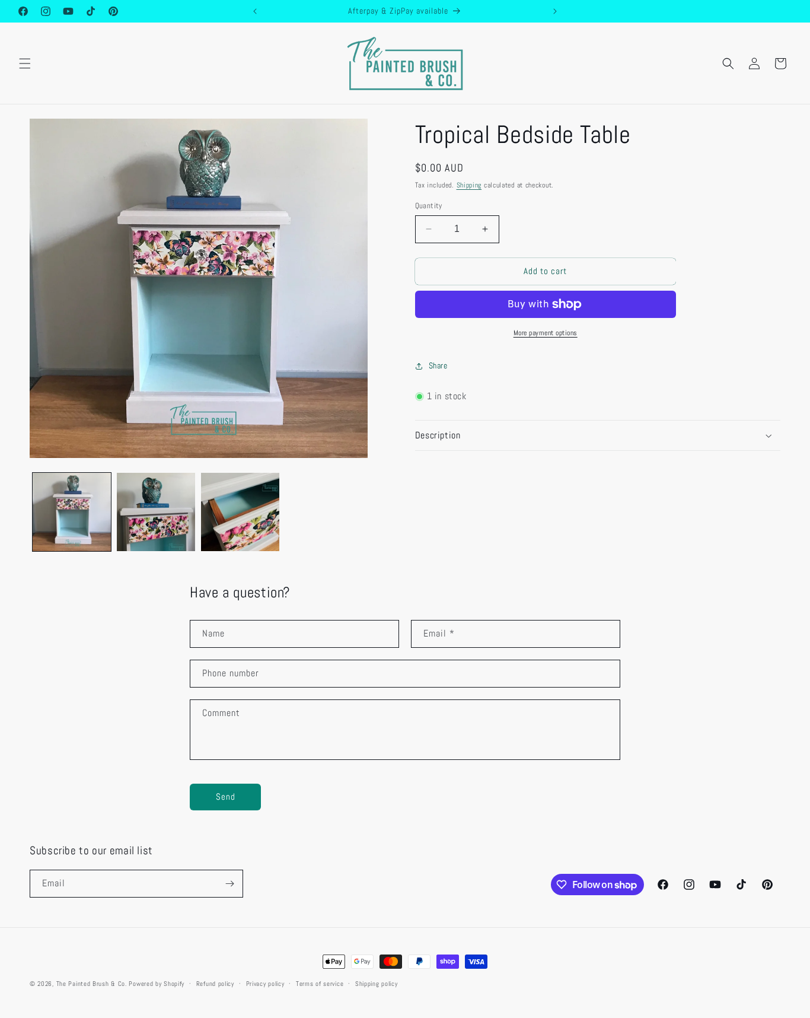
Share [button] (438, 365)
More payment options (546, 333)
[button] (25, 63)
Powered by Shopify (156, 983)
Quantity (428, 206)
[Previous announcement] (255, 11)
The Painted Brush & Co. (91, 983)
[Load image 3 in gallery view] (240, 512)
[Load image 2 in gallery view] (156, 512)
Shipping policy (376, 983)
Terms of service (319, 983)
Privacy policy (265, 983)
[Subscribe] (229, 884)
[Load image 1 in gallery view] (72, 512)
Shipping (469, 185)
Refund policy (215, 983)
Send (225, 796)
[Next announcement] (555, 11)
